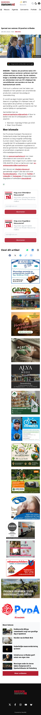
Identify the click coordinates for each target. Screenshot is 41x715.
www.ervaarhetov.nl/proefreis (15, 114)
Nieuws (7, 10)
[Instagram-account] (20, 705)
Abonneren (20, 212)
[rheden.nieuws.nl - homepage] (8, 3)
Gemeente (24, 10)
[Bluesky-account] (31, 705)
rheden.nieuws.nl (22, 169)
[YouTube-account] (26, 705)
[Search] (32, 3)
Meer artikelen (20, 673)
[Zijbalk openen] (1, 10)
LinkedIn (6, 176)
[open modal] (39, 3)
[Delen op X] (15, 255)
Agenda (15, 10)
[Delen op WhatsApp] (27, 250)
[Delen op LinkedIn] (33, 250)
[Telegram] (20, 255)
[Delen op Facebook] (10, 255)
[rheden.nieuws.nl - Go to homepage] (20, 692)
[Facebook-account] (15, 705)
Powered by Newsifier (20, 712)
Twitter (30, 174)
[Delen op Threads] (38, 250)
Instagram (17, 176)
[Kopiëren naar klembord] (26, 255)
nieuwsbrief (26, 178)
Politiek (34, 10)
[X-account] (10, 705)
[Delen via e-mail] (31, 255)
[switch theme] (36, 3)
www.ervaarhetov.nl (16, 156)
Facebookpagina (10, 174)
